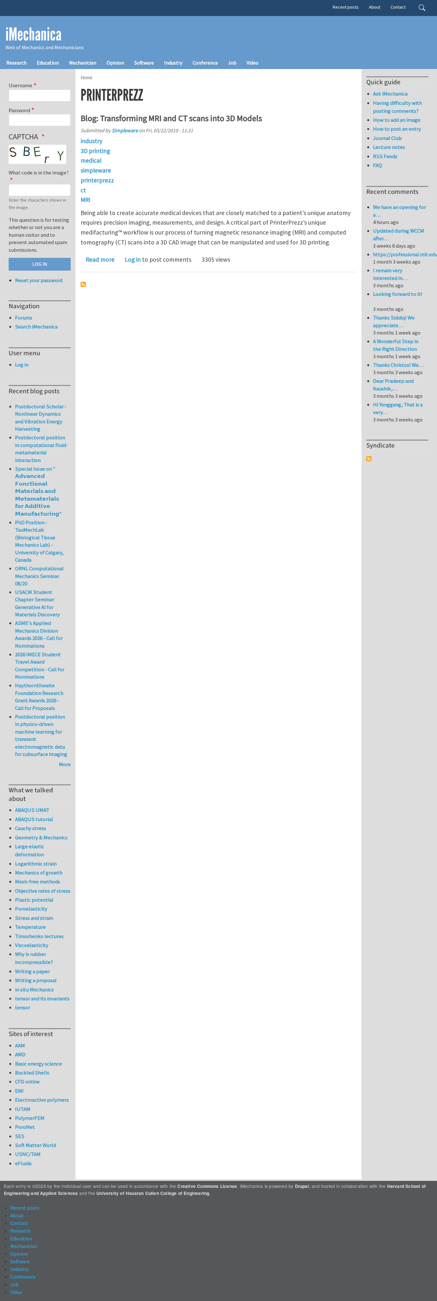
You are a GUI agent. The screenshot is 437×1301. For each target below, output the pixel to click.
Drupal (302, 1186)
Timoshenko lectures (39, 936)
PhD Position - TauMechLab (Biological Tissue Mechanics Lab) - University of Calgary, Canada (39, 541)
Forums (23, 317)
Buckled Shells (32, 1072)
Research (16, 62)
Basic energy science (38, 1063)
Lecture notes (389, 146)
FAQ (377, 165)
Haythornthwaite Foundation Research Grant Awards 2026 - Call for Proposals (39, 697)
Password (19, 110)
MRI (85, 200)
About (374, 7)
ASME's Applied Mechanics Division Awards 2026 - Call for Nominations (39, 634)
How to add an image (396, 119)
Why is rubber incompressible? (34, 958)
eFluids (23, 1163)
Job (232, 62)
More (65, 764)
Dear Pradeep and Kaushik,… (393, 384)
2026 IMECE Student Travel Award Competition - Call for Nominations (39, 666)
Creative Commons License (207, 1186)
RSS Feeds (385, 156)
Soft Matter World (35, 1145)
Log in (133, 259)
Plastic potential (34, 899)
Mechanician (82, 62)
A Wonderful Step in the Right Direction (395, 345)
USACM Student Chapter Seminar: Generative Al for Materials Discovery (37, 603)
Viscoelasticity (31, 945)
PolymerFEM (29, 1117)
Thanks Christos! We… (398, 364)
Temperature (30, 926)
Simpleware (125, 130)
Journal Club (387, 138)
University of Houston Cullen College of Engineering (152, 1193)
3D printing (95, 151)
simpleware (96, 170)
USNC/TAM (28, 1154)
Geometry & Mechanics (41, 837)
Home (86, 77)
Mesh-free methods (37, 881)
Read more (100, 259)
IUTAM (22, 1108)
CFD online (27, 1081)
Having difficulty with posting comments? (397, 106)
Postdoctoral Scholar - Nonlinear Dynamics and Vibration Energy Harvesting (41, 418)
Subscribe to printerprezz (83, 284)
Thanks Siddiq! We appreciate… (394, 321)
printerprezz (97, 180)
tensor (22, 1007)
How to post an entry (397, 128)
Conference (205, 62)
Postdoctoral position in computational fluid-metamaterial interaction (41, 449)
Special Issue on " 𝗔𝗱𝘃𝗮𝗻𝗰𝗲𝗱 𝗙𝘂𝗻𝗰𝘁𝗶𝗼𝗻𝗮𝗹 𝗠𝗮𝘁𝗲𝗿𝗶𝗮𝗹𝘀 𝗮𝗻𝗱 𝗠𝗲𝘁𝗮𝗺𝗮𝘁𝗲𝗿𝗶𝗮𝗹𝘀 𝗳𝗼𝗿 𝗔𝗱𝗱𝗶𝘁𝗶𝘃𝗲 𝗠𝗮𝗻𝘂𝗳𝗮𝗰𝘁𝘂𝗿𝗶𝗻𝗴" (38, 491)
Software (144, 62)
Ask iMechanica (390, 93)
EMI (19, 1090)
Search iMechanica (36, 326)
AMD (20, 1054)
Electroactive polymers (42, 1099)
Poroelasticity (31, 908)
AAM (20, 1045)
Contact (398, 7)
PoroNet (25, 1126)
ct (83, 190)
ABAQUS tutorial (34, 819)
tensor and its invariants (42, 998)
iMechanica (33, 34)
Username (20, 85)
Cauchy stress (30, 828)
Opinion (115, 62)
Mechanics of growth (38, 872)
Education (48, 62)
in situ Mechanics (34, 989)
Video (252, 62)
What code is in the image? (39, 172)
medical (91, 160)
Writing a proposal (36, 980)
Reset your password (38, 280)
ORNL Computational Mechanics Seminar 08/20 (39, 576)
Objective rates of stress (42, 890)
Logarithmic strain (36, 863)
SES (19, 1136)
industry (91, 141)
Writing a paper (32, 971)
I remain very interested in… (390, 274)
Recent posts (346, 7)
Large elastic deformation (29, 850)
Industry (173, 62)
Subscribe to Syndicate (368, 458)
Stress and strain (34, 917)
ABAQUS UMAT (32, 809)
